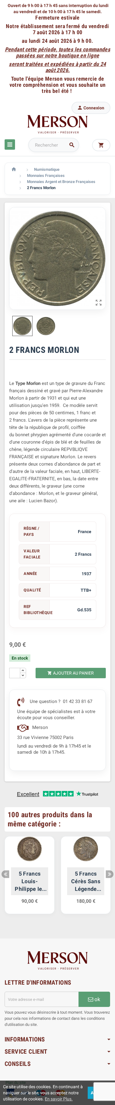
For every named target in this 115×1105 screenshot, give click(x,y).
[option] (30, 878)
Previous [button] (5, 874)
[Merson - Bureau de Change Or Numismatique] (57, 124)
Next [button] (109, 874)
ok (96, 999)
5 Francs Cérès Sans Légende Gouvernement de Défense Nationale (86, 881)
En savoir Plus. (59, 1098)
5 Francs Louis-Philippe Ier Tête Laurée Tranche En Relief (29, 881)
